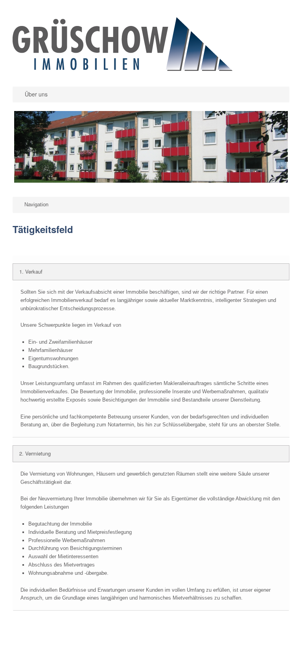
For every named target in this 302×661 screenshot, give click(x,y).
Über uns (36, 94)
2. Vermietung (35, 453)
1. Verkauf (30, 271)
